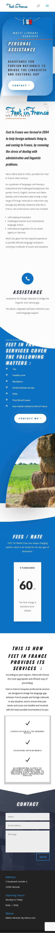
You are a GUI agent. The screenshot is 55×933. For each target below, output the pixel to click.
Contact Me (29, 418)
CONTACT (19, 85)
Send (42, 857)
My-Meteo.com (28, 917)
